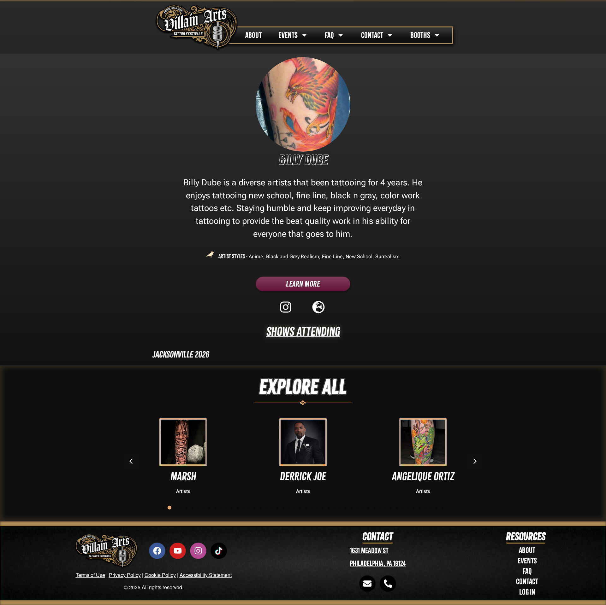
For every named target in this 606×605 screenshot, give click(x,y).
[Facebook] (157, 551)
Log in (527, 591)
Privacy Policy (125, 575)
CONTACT (372, 35)
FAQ (329, 35)
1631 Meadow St (369, 550)
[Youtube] (177, 551)
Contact (527, 581)
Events (527, 560)
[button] (475, 461)
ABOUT (253, 35)
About (527, 550)
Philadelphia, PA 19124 (378, 563)
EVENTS (288, 35)
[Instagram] (198, 551)
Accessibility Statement (206, 575)
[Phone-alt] (388, 583)
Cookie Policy (160, 575)
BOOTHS (420, 35)
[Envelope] (367, 583)
